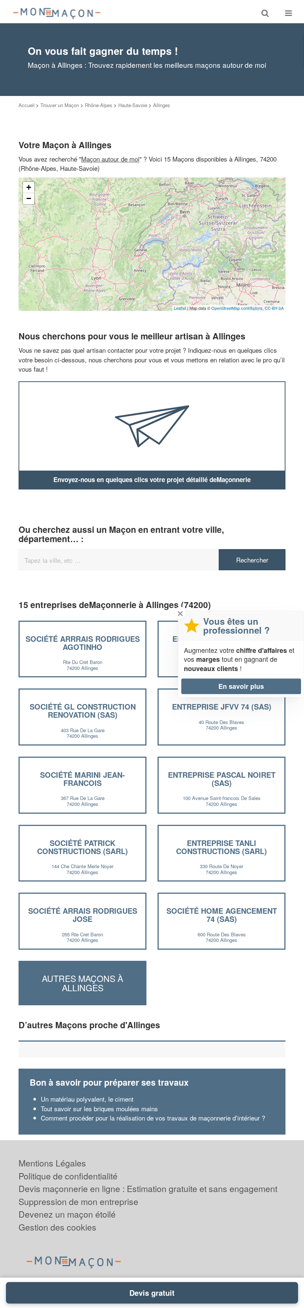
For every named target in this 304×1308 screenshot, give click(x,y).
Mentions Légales (52, 1163)
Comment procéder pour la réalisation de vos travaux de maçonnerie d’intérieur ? (153, 1117)
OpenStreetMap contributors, (238, 308)
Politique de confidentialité (68, 1176)
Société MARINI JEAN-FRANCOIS (82, 778)
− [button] (28, 198)
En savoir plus (241, 686)
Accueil (26, 105)
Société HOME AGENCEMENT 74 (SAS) (221, 914)
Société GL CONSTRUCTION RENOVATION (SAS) (83, 710)
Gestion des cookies (57, 1227)
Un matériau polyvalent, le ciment (87, 1098)
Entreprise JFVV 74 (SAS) (221, 706)
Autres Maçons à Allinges (82, 983)
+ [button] (28, 187)
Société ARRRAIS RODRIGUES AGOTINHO (83, 642)
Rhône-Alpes (98, 105)
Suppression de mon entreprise (78, 1201)
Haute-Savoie (132, 105)
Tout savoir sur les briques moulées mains (99, 1108)
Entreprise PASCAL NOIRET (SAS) (221, 778)
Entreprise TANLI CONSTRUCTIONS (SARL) (221, 846)
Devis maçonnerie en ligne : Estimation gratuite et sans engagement (148, 1188)
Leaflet (180, 308)
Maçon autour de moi (110, 158)
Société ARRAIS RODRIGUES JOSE (82, 914)
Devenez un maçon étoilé (67, 1214)
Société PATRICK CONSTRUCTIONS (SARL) (82, 846)
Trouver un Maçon (59, 105)
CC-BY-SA (274, 308)
